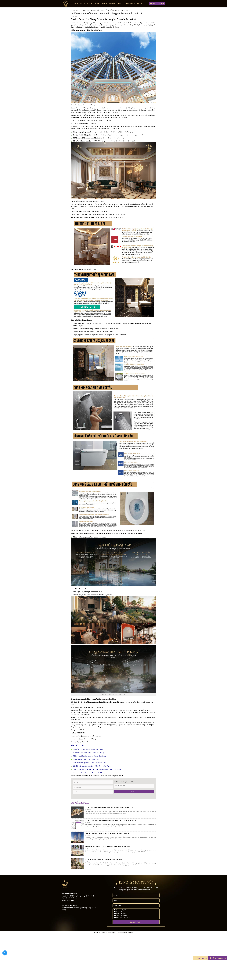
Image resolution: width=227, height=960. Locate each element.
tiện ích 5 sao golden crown (114, 775)
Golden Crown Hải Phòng (87, 739)
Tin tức (140, 3)
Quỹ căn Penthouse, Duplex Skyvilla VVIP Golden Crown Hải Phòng (97, 769)
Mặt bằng (112, 3)
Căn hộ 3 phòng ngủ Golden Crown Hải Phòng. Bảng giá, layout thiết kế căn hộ (109, 807)
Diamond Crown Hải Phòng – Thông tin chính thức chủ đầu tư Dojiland (107, 833)
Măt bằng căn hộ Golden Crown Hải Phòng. (88, 749)
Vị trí (97, 3)
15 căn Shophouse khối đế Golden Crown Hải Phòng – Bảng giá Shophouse (108, 846)
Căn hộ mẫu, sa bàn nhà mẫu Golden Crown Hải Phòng (92, 766)
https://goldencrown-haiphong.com (89, 736)
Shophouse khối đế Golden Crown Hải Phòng (89, 773)
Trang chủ (78, 3)
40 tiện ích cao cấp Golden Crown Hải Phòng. (89, 753)
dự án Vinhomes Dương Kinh (80, 742)
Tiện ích (104, 3)
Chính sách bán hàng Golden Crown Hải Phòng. (89, 756)
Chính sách (130, 3)
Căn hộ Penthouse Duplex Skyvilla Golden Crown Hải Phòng (103, 859)
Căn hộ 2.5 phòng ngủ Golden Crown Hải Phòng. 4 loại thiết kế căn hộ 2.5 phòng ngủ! (111, 820)
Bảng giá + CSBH (219, 958)
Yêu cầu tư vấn (158, 3)
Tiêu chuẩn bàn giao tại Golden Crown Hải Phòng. (90, 763)
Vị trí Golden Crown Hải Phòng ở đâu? (86, 759)
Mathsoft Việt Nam (127, 933)
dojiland (84, 775)
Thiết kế (121, 3)
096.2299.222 (202, 958)
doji (79, 775)
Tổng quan (88, 3)
